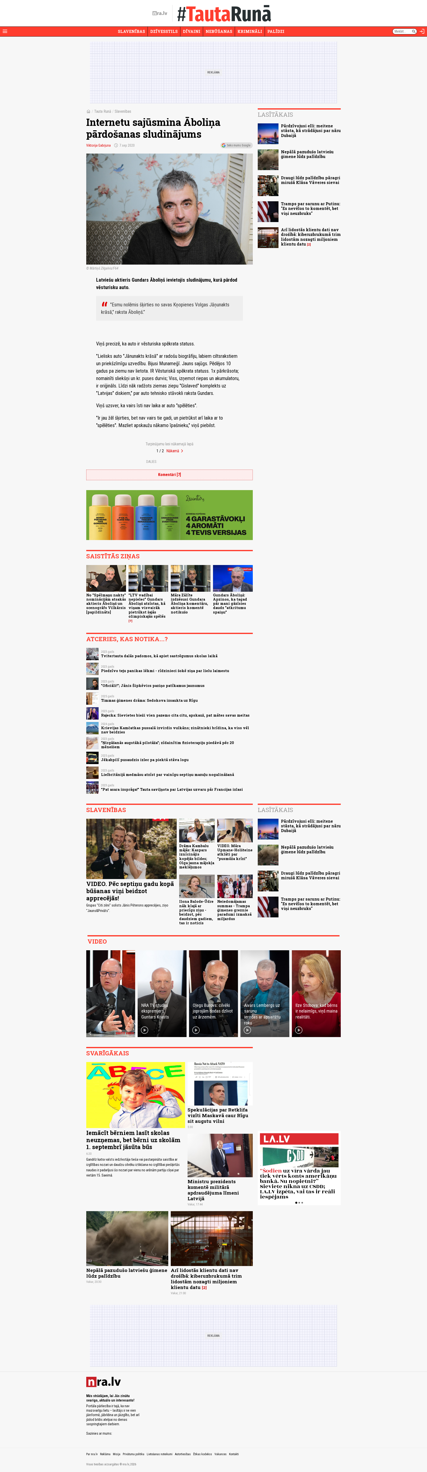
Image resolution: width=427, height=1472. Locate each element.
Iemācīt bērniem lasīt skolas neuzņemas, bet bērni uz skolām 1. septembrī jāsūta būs (133, 1140)
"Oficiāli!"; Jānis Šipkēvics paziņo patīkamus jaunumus (153, 685)
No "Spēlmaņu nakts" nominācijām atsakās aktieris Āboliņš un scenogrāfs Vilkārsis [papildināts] (106, 603)
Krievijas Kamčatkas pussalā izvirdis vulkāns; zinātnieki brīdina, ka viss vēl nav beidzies (175, 729)
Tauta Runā (102, 111)
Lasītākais (275, 114)
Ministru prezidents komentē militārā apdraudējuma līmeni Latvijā (213, 1189)
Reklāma (105, 1454)
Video (97, 941)
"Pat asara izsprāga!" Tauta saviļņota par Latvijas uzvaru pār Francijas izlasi (172, 789)
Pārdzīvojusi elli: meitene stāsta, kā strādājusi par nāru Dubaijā (311, 130)
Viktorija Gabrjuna (98, 145)
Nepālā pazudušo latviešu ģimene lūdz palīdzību (307, 154)
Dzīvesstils (164, 31)
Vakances (220, 1454)
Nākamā (172, 451)
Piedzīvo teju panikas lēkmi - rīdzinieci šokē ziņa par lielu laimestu (165, 670)
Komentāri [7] (169, 474)
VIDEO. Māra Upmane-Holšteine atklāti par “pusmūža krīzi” (235, 852)
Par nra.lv (92, 1454)
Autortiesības (183, 1454)
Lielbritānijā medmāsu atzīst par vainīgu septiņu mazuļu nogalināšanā (167, 774)
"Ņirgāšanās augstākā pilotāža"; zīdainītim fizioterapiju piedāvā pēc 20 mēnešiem (167, 744)
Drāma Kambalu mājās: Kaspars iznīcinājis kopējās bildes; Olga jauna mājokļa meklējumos (196, 856)
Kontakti (234, 1454)
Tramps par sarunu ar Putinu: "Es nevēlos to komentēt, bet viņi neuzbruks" (310, 208)
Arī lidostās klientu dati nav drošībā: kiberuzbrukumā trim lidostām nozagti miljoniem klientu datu (311, 237)
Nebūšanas (219, 31)
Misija (116, 1454)
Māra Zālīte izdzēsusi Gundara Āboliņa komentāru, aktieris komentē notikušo (189, 603)
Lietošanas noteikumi (159, 1454)
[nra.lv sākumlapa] (159, 13)
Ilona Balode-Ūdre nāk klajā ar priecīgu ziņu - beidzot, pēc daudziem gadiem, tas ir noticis (196, 912)
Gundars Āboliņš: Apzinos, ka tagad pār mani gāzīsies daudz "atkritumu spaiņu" (230, 603)
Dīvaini (191, 31)
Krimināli (249, 31)
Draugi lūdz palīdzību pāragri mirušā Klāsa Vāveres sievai (310, 180)
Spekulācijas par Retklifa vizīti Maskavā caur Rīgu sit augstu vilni (218, 1115)
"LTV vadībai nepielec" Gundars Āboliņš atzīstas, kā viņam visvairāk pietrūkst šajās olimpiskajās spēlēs (147, 606)
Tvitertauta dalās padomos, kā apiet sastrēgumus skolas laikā (159, 656)
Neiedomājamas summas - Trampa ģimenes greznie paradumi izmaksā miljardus (234, 910)
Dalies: (151, 462)
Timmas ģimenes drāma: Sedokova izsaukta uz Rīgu (149, 700)
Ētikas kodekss (202, 1454)
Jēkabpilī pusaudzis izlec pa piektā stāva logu (145, 759)
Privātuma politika (133, 1454)
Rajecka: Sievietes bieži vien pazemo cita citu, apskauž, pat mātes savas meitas (175, 715)
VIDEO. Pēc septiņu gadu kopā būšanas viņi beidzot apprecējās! (130, 891)
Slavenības (131, 31)
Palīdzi (275, 31)
